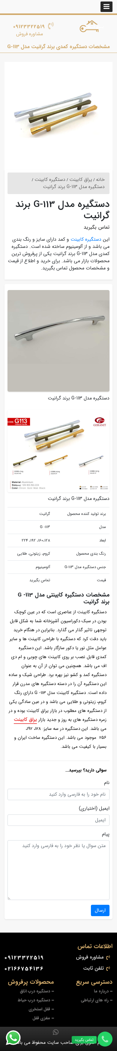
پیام (106, 834)
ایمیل (104, 808)
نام (107, 782)
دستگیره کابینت (85, 239)
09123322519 (29, 26)
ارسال (100, 910)
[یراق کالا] (92, 27)
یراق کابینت (25, 719)
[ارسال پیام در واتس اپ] (17, 1038)
